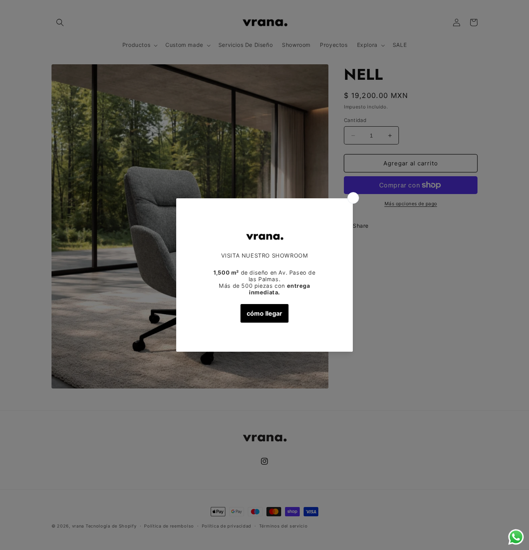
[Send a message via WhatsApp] (516, 537)
